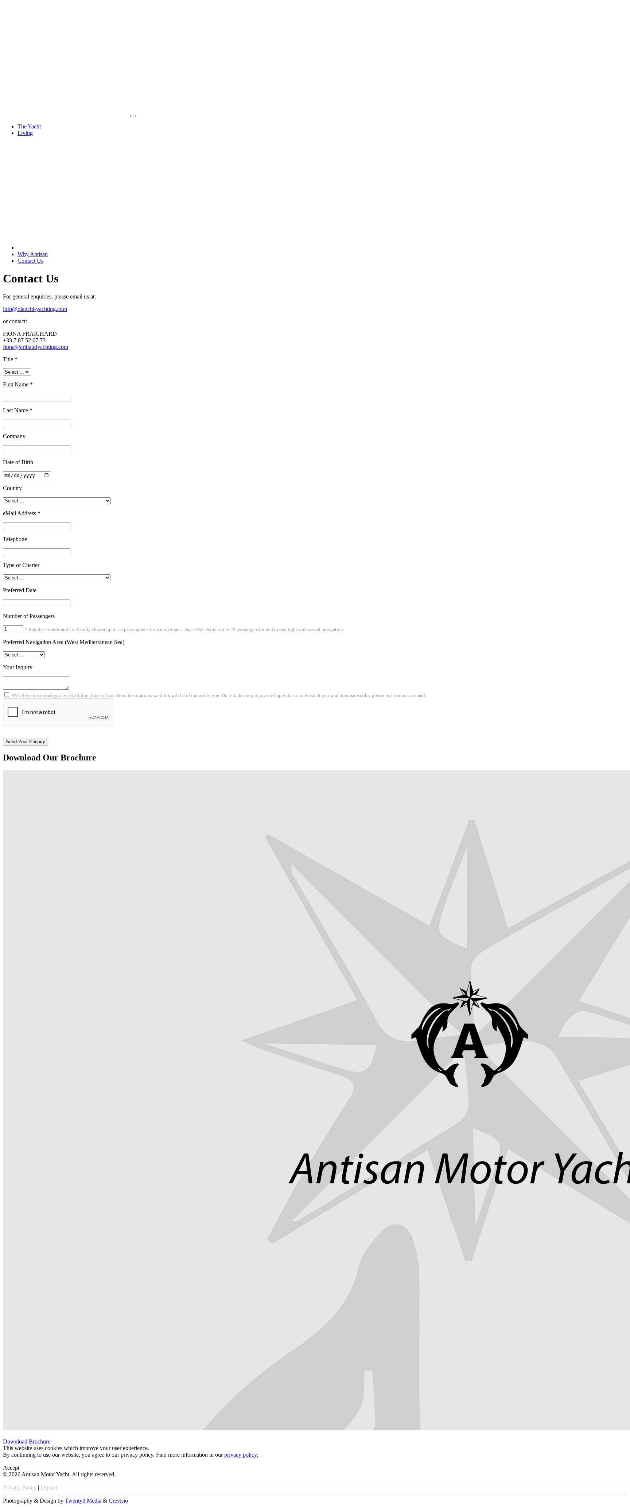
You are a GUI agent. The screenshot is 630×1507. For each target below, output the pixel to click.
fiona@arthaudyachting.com (35, 347)
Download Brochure (26, 1441)
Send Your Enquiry (25, 741)
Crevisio (118, 1501)
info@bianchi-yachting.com (35, 309)
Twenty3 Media (83, 1501)
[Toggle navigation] (133, 116)
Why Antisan (33, 254)
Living (25, 133)
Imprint (48, 1487)
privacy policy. (241, 1455)
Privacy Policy (19, 1487)
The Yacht (29, 126)
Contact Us (30, 261)
